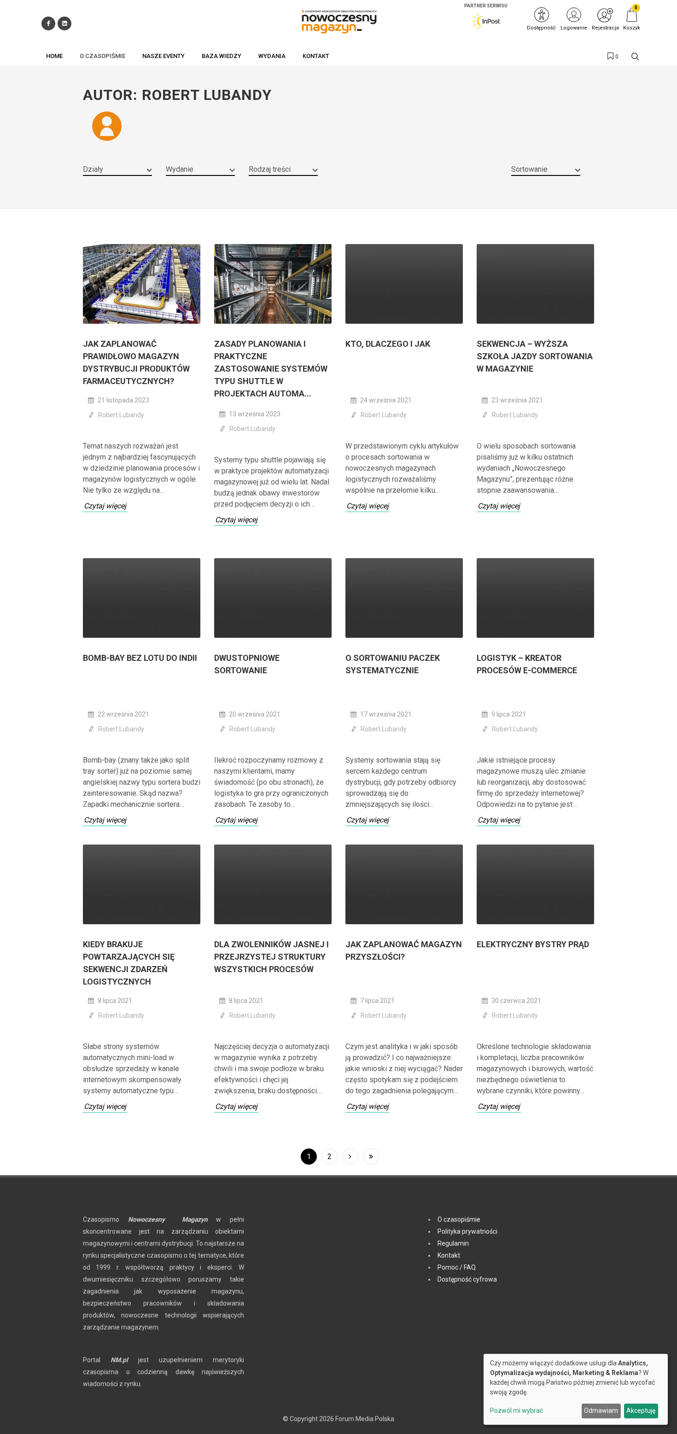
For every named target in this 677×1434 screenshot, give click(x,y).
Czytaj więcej (105, 505)
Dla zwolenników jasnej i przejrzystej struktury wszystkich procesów (271, 956)
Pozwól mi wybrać (516, 1410)
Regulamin (453, 1243)
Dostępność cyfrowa (467, 1279)
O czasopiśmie (459, 1219)
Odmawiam (601, 1410)
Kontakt (449, 1255)
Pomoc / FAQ (457, 1267)
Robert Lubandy (121, 415)
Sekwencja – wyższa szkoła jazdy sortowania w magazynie (535, 356)
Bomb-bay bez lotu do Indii (140, 658)
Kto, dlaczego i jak (387, 344)
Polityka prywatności (467, 1231)
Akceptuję (640, 1410)
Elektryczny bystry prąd (533, 944)
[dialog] (576, 1389)
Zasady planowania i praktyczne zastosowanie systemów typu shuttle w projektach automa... (270, 368)
